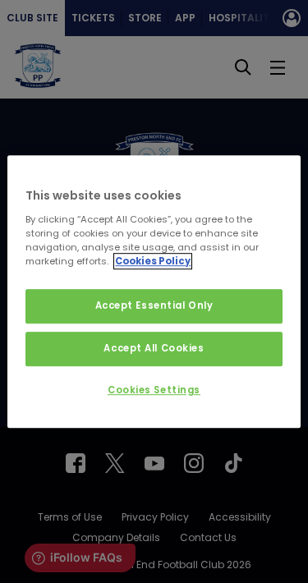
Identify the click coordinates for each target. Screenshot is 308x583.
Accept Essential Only (154, 305)
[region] (153, 291)
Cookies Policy (153, 261)
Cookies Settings (154, 390)
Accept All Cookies (153, 348)
